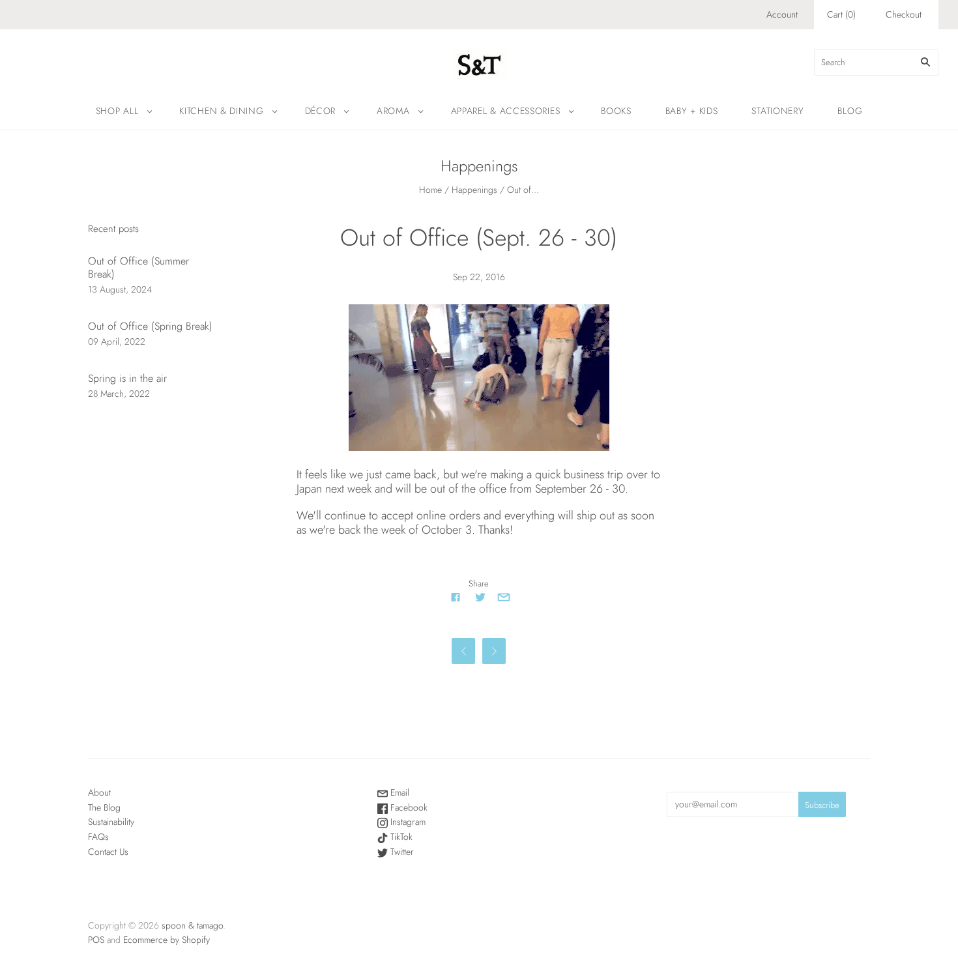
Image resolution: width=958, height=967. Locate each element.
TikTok (400, 836)
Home (430, 189)
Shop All (117, 110)
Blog (849, 110)
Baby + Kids (691, 110)
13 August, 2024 (120, 289)
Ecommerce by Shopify (166, 939)
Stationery (777, 110)
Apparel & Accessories (505, 110)
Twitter (401, 851)
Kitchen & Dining (221, 110)
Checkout (904, 14)
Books (616, 110)
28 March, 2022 (119, 393)
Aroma (393, 110)
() (841, 14)
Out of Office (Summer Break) (138, 267)
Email (398, 792)
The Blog (104, 807)
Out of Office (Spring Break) (150, 326)
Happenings (474, 189)
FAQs (98, 836)
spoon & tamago (192, 925)
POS (96, 939)
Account (782, 14)
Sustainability (111, 821)
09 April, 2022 (116, 341)
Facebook (408, 807)
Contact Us (108, 851)
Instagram (407, 821)
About (99, 792)
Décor (320, 110)
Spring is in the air (127, 378)
